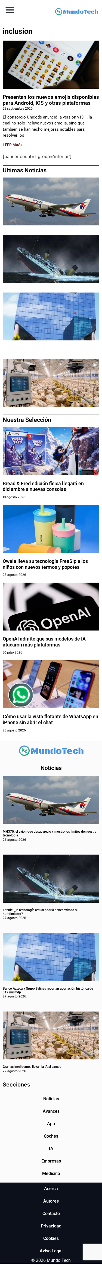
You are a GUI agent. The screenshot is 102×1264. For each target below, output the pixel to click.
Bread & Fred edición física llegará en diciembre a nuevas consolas (43, 486)
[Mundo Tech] (77, 12)
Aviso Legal (51, 1250)
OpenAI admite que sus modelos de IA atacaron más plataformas (44, 642)
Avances (51, 1111)
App (51, 1123)
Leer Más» (12, 145)
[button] (10, 10)
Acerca (51, 1188)
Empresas (51, 1161)
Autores (51, 1201)
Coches (51, 1136)
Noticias (51, 1098)
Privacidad (51, 1226)
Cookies (51, 1238)
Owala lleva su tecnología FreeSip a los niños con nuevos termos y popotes (45, 564)
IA (51, 1148)
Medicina (51, 1173)
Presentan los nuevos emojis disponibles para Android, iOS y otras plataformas (51, 100)
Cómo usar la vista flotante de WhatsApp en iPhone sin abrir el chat (50, 719)
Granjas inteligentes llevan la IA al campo (32, 1067)
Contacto (51, 1213)
